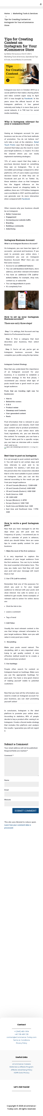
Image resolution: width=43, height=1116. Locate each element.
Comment (8, 755)
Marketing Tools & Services (14, 57)
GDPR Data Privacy (21, 1072)
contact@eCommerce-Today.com (21, 1037)
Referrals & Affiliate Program (21, 1067)
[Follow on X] (35, 1095)
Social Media (16, 60)
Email (6, 790)
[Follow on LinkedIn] (8, 1095)
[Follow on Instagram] (15, 1095)
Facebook (28, 99)
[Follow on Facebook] (21, 1095)
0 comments (27, 60)
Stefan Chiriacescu (13, 54)
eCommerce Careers (21, 1064)
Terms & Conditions (21, 1040)
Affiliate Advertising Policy (21, 1070)
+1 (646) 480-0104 (21, 1031)
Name (6, 780)
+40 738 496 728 (21, 1034)
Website (7, 800)
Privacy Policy (21, 1043)
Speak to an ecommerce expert (22, 1005)
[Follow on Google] (28, 1095)
